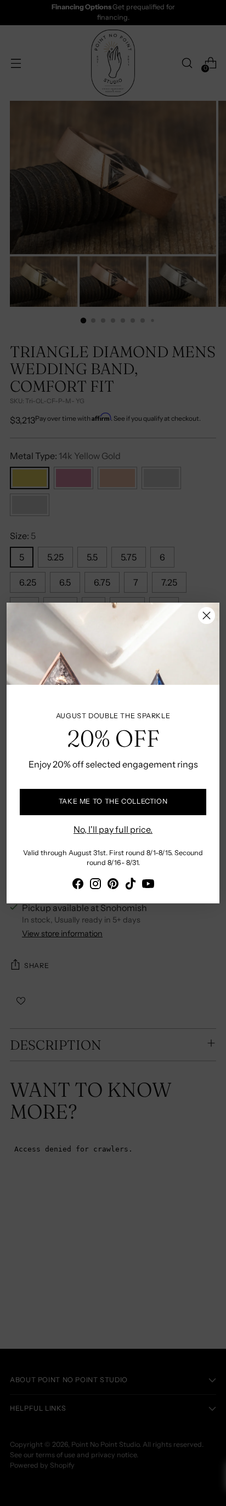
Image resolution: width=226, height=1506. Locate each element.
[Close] (206, 615)
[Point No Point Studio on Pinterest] (113, 885)
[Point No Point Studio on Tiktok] (130, 885)
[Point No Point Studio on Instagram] (95, 885)
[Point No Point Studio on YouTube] (148, 885)
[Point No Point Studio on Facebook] (77, 885)
